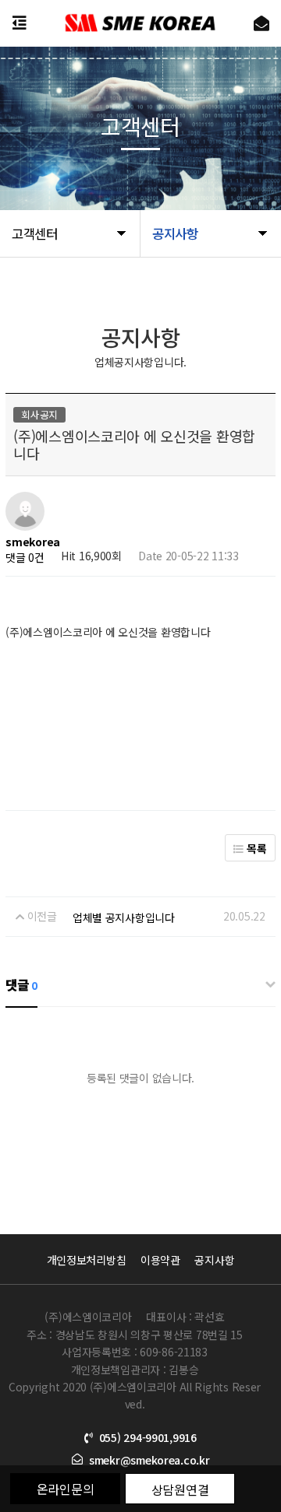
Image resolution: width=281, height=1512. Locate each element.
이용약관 (160, 1260)
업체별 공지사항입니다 (124, 917)
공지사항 (214, 1260)
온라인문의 (65, 1488)
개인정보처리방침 (86, 1260)
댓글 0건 (24, 557)
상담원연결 (180, 1489)
